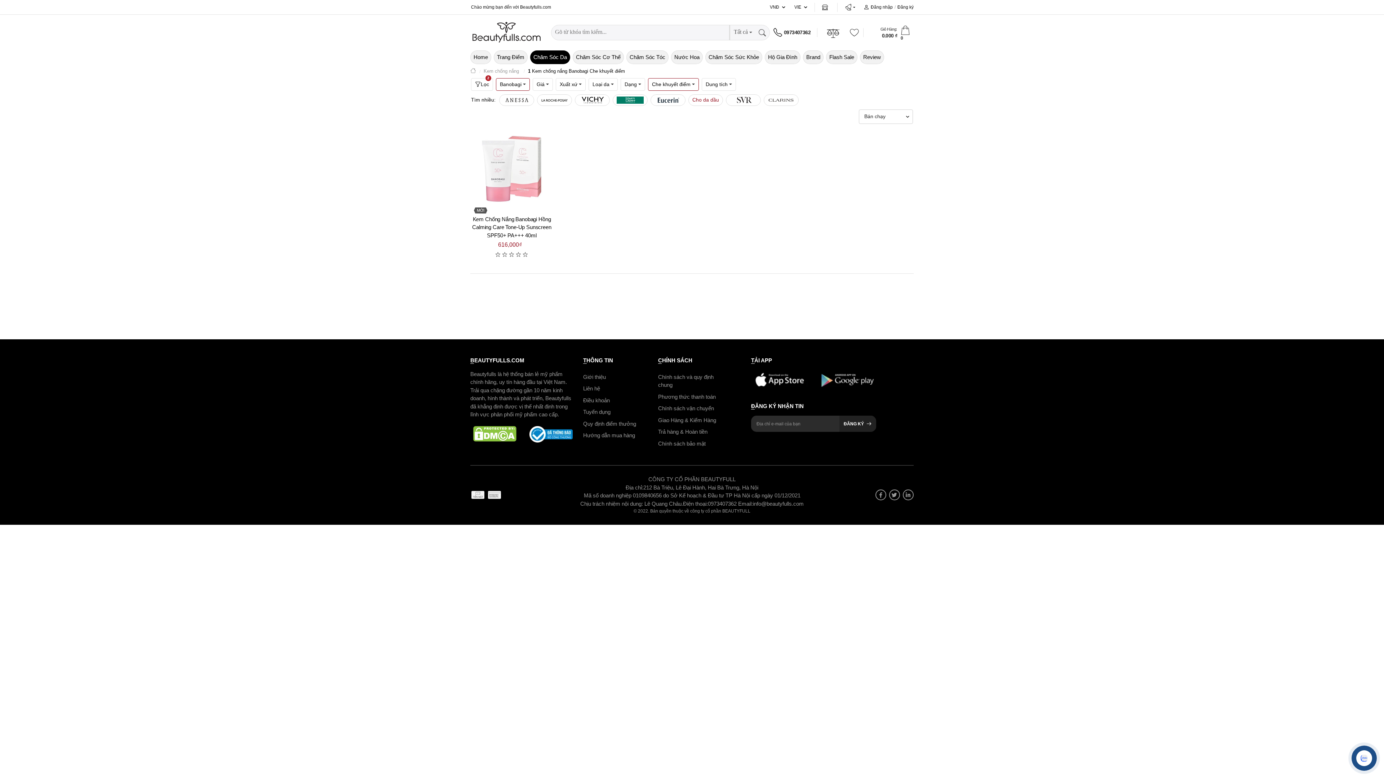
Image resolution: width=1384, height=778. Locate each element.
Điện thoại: (695, 504)
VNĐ (774, 7)
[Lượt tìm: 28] (668, 100)
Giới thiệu (594, 377)
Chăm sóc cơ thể (598, 57)
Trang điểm (510, 57)
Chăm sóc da (550, 57)
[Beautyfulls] (473, 71)
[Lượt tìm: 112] (554, 100)
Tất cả (741, 32)
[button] (850, 7)
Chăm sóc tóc (647, 57)
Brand (813, 57)
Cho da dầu (705, 100)
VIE (797, 7)
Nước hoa (687, 57)
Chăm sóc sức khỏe (734, 57)
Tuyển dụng (597, 412)
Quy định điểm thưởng (609, 424)
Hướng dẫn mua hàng (609, 435)
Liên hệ (591, 388)
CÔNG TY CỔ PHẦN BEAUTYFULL (692, 479)
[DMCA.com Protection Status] (495, 434)
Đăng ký (905, 7)
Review (872, 57)
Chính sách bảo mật (682, 444)
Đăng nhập (882, 7)
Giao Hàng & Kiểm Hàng (687, 420)
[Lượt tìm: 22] (781, 100)
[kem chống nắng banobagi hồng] (511, 169)
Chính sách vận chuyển (686, 408)
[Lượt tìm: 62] (630, 100)
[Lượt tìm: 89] (592, 100)
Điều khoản (596, 400)
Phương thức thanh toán (687, 397)
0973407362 (797, 32)
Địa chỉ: (634, 487)
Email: (745, 504)
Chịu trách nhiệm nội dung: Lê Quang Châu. (631, 504)
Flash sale (841, 57)
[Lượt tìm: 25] (743, 100)
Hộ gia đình (782, 57)
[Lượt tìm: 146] (516, 100)
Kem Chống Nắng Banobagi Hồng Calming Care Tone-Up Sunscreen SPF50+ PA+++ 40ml (511, 227)
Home (481, 57)
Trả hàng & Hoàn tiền (682, 432)
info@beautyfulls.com (778, 504)
